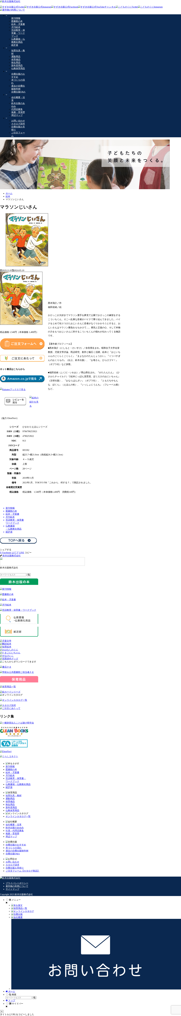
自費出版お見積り (15, 868)
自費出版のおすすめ (16, 845)
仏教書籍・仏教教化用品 (18, 784)
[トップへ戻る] (2, 1011)
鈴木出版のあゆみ (15, 827)
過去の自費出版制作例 (17, 851)
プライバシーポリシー (17, 883)
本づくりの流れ (13, 848)
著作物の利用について (17, 886)
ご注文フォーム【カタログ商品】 (23, 871)
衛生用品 (10, 804)
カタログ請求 (12, 865)
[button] (28, 552)
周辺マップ (11, 836)
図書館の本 (11, 769)
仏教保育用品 (12, 810)
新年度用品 (11, 807)
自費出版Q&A (13, 853)
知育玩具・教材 (13, 795)
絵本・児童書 (12, 772)
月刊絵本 (10, 775)
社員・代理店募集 (15, 830)
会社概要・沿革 (13, 824)
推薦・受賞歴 (12, 833)
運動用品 (10, 798)
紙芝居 (9, 787)
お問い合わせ (12, 862)
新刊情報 (10, 766)
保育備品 (10, 801)
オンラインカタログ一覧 (18, 816)
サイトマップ (12, 889)
